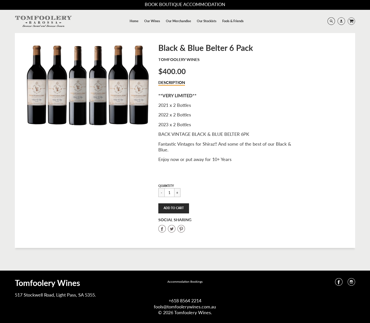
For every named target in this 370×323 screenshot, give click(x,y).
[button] (173, 208)
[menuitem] (134, 20)
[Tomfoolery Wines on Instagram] (351, 283)
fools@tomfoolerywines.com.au (185, 306)
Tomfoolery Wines (179, 59)
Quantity (166, 186)
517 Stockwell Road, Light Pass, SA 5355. (55, 295)
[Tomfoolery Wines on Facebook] (339, 283)
